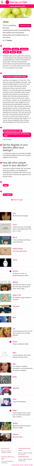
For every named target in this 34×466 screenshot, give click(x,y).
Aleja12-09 (17, 295)
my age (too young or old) (12, 131)
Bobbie (15, 282)
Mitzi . (15, 352)
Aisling (15, 423)
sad (19, 52)
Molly (15, 376)
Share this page (18, 200)
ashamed (24, 49)
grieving (7, 49)
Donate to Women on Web (7, 458)
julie (14, 213)
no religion (7, 195)
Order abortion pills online (24, 449)
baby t (15, 410)
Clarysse (16, 306)
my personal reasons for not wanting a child (17, 135)
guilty (6, 52)
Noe (14, 317)
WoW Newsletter (23, 457)
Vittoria (15, 434)
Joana (15, 341)
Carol (15, 224)
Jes (14, 328)
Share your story (25, 26)
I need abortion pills (17, 6)
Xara (14, 399)
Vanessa (16, 388)
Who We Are (5, 448)
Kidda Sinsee (18, 248)
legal (5, 185)
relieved (15, 49)
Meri (14, 364)
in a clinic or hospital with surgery (15, 76)
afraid (13, 52)
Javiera (15, 271)
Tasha (15, 259)
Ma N (15, 237)
